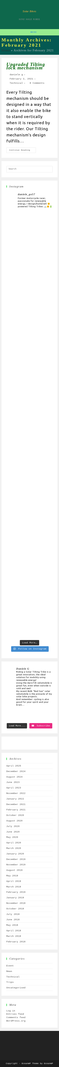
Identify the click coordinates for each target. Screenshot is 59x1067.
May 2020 (12, 837)
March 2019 (13, 887)
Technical (16, 83)
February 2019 (16, 892)
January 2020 (15, 854)
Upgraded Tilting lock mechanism (25, 66)
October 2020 (15, 815)
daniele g (16, 74)
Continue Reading (22, 149)
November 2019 (16, 865)
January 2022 (15, 799)
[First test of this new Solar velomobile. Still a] (29, 567)
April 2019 (13, 881)
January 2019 (15, 898)
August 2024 (14, 777)
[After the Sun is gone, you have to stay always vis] (29, 472)
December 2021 (16, 804)
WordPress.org (16, 1021)
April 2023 (13, 788)
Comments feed (16, 1017)
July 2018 (13, 914)
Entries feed (15, 1014)
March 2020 (13, 848)
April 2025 (13, 766)
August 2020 (14, 821)
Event (10, 966)
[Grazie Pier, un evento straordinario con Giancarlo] (29, 235)
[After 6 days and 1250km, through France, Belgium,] (29, 424)
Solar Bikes (29, 11)
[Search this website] (29, 169)
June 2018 (13, 919)
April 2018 (13, 931)
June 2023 (13, 782)
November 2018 (16, 903)
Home (5, 50)
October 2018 (15, 909)
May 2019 (12, 876)
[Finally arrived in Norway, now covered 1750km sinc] (29, 377)
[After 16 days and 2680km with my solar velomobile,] (29, 330)
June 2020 (13, 832)
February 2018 (16, 942)
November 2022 (16, 793)
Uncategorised (16, 988)
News (9, 971)
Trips (10, 982)
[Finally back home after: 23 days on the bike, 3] (29, 282)
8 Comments (37, 83)
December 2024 (16, 771)
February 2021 (16, 810)
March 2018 (13, 936)
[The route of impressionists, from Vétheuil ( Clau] (29, 519)
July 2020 (13, 826)
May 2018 (12, 925)
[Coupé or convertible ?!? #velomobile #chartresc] (29, 614)
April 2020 (13, 843)
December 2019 (16, 859)
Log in (10, 1011)
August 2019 (14, 870)
